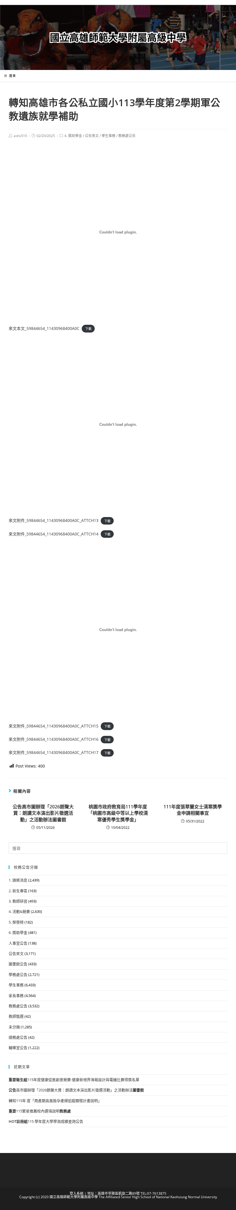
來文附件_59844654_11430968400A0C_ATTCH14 (53, 534)
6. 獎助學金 (73, 135)
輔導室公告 (18, 1047)
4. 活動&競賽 (19, 911)
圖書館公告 (18, 963)
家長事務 (16, 995)
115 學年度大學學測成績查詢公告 (46, 1121)
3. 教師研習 (18, 901)
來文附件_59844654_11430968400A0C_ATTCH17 (53, 752)
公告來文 (92, 135)
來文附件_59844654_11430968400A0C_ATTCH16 (53, 739)
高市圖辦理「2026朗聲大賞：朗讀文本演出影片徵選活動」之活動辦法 (43, 813)
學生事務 (108, 135)
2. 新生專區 (18, 890)
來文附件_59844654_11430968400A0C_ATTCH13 (53, 520)
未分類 (14, 1026)
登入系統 (76, 1193)
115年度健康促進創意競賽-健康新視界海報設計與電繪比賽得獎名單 (74, 1079)
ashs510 (20, 135)
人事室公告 (18, 943)
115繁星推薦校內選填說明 (40, 1111)
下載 (88, 328)
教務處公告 (127, 135)
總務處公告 (18, 1037)
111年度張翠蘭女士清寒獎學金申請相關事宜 (192, 809)
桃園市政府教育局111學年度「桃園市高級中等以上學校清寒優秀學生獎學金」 (118, 813)
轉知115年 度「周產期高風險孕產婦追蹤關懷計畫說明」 (55, 1100)
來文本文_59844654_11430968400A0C (44, 328)
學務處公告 (18, 974)
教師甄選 (16, 1016)
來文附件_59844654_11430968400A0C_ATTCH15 (53, 726)
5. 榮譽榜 (16, 922)
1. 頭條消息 (18, 880)
